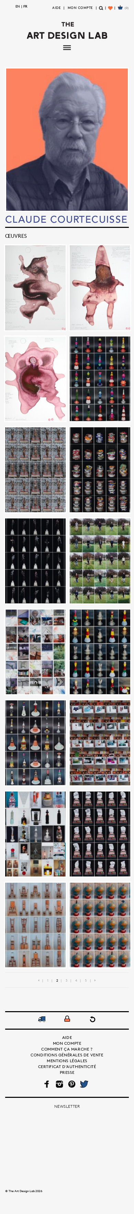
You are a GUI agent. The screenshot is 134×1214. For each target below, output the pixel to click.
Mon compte (80, 7)
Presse (67, 1072)
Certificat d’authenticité (67, 1066)
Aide (56, 7)
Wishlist (111, 10)
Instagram (59, 1084)
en (17, 6)
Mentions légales (67, 1060)
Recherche (101, 10)
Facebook (47, 1084)
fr (25, 6)
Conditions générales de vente (67, 1054)
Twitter (84, 1084)
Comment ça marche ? (66, 1049)
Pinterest (72, 1084)
